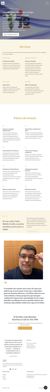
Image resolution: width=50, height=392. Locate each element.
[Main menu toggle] (47, 3)
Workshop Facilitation (31, 346)
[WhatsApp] (15, 369)
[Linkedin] (10, 369)
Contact (4, 379)
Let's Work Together (25, 328)
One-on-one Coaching (31, 343)
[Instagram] (13, 369)
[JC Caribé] (2, 3)
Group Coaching (30, 344)
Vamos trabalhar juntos (11, 34)
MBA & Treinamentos (31, 85)
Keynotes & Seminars (31, 347)
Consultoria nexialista (8, 61)
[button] (45, 387)
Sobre (4, 376)
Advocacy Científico (30, 61)
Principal (4, 374)
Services (4, 377)
